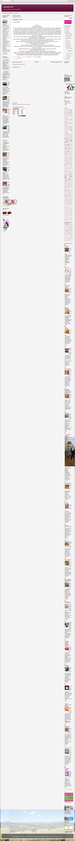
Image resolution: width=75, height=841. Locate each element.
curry (66, 127)
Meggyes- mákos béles (70, 487)
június (68, 42)
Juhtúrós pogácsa (70, 331)
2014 (67, 29)
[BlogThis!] (37, 57)
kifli (67, 182)
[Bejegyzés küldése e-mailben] (34, 56)
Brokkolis (69, 123)
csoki (70, 129)
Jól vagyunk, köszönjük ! (5, 141)
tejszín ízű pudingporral (67, 227)
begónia (68, 119)
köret (65, 185)
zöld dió (69, 240)
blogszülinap (66, 122)
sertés (70, 213)
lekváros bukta (66, 194)
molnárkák (69, 196)
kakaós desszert (68, 168)
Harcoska (68, 161)
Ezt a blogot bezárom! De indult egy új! (68, 103)
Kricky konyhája (68, 622)
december (69, 33)
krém (70, 186)
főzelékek (65, 157)
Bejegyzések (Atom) (21, 64)
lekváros (69, 193)
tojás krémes (66, 229)
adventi (67, 111)
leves (70, 194)
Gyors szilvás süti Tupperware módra (8, 128)
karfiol (68, 172)
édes (71, 139)
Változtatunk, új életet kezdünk (6, 60)
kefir (67, 173)
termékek (69, 228)
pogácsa (67, 203)
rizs (71, 207)
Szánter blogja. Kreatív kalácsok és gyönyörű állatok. (68, 581)
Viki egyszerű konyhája (67, 727)
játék (71, 163)
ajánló (65, 113)
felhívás (71, 153)
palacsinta (68, 201)
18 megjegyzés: (29, 56)
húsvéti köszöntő (66, 163)
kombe (70, 182)
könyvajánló (69, 184)
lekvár (65, 193)
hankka (66, 685)
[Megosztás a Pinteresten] (40, 57)
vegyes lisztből (66, 238)
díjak (67, 138)
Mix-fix (65, 196)
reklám (71, 204)
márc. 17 (69, 53)
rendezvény (68, 205)
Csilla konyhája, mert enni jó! (68, 484)
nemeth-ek (8, 7)
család (70, 127)
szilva (70, 218)
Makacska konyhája (67, 666)
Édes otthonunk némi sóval (68, 560)
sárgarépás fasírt (68, 212)
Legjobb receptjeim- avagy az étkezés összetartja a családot (67, 643)
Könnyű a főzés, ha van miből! (68, 369)
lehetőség (69, 192)
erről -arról (70, 149)
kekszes (71, 173)
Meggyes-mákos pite (70, 563)
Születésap (70, 773)
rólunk (66, 208)
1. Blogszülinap (16, 22)
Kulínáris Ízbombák (67, 503)
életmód (68, 143)
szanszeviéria (66, 217)
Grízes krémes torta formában (8, 83)
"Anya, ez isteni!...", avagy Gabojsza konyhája (68, 705)
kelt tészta (68, 176)
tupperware (66, 230)
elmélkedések (67, 144)
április (68, 45)
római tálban (70, 208)
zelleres (65, 240)
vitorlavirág (69, 239)
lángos (65, 191)
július (68, 40)
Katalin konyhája (66, 328)
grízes (67, 158)
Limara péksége (68, 348)
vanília (70, 237)
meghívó (70, 195)
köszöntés (66, 186)
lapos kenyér (69, 191)
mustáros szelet (66, 197)
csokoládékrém (66, 132)
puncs (68, 204)
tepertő (65, 228)
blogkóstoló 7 (67, 121)
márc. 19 (69, 48)
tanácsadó (65, 226)
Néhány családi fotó (8, 169)
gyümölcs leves (69, 160)
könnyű (65, 184)
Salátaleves (70, 543)
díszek (67, 139)
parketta (65, 202)
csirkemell (65, 129)
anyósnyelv (66, 117)
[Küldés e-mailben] (35, 57)
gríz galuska (70, 157)
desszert (69, 137)
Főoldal (16, 12)
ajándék (69, 112)
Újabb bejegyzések (17, 62)
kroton (70, 187)
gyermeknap (67, 159)
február (68, 55)
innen (40, 25)
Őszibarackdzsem (70, 249)
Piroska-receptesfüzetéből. (68, 526)
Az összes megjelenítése (69, 789)
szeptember (69, 38)
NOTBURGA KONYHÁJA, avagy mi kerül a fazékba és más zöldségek (68, 391)
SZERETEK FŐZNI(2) (67, 308)
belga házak (68, 120)
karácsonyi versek (67, 171)
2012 (67, 32)
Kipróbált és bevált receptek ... (68, 602)
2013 (67, 30)
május (68, 43)
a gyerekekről (69, 110)
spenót (68, 214)
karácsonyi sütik (67, 170)
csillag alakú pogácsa (67, 128)
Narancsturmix (70, 687)
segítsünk (65, 213)
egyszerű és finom (69, 142)
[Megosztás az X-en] (38, 57)
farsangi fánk (66, 153)
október (68, 36)
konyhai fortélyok (67, 183)
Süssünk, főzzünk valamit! (68, 541)
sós (65, 214)
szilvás (65, 219)
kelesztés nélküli (68, 174)
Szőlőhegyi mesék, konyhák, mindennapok (67, 770)
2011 (67, 58)
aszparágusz (66, 118)
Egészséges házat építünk (8, 12)
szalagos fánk (67, 216)
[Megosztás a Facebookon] (39, 57)
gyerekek (70, 158)
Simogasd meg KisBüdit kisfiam (68, 468)
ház (71, 161)
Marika (5, 24)
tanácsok (70, 226)
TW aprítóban (68, 231)
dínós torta (70, 138)
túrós (71, 230)
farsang (70, 152)
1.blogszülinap (18, 58)
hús (66, 162)
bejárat (71, 119)
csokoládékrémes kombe (68, 133)
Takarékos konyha (67, 247)
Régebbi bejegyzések (56, 62)
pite (71, 202)
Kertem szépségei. (70, 584)
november (69, 35)
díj (71, 137)
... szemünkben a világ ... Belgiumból (68, 435)
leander (65, 192)
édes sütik (69, 141)
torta (70, 229)
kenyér (69, 177)
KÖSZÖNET (69, 185)
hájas (65, 161)
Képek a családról (8, 98)
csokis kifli (66, 130)
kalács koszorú (67, 169)
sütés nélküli (69, 215)
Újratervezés (70, 624)
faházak (65, 152)
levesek (65, 195)
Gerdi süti (67, 267)
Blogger (60, 836)
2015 (67, 27)
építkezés (66, 148)
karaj (65, 172)
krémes (65, 187)
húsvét (70, 162)
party (69, 202)
